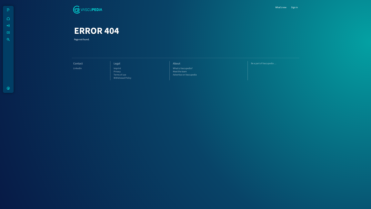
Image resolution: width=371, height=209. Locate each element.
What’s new (281, 7)
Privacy (117, 71)
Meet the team (180, 71)
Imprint (117, 68)
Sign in (294, 7)
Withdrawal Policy (122, 78)
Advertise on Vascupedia (185, 74)
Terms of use (120, 74)
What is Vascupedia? (183, 68)
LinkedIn (77, 68)
